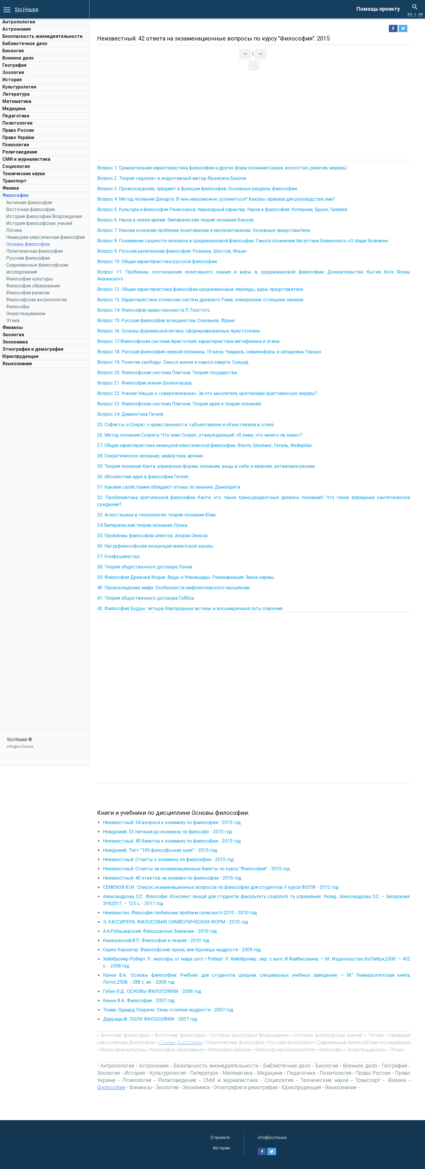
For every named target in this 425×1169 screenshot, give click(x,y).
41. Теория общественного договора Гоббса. (146, 598)
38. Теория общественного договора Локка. (145, 567)
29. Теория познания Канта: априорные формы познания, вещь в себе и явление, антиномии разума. (206, 466)
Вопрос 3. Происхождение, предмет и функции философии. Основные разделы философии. (197, 188)
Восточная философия (30, 209)
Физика (10, 188)
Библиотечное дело (24, 43)
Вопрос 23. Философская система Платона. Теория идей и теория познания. (179, 404)
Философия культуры (29, 279)
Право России (18, 130)
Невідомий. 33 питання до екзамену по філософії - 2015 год (167, 831)
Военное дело (18, 58)
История (12, 79)
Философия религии (27, 293)
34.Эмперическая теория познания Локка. (142, 525)
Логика (14, 230)
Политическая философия (34, 251)
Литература (15, 94)
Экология (13, 334)
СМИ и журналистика (26, 159)
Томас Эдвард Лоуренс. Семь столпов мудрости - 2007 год (168, 1010)
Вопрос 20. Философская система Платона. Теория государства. (167, 372)
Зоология (13, 72)
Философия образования (33, 286)
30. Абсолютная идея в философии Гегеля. (143, 476)
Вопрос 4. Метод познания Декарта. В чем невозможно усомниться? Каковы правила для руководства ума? (216, 199)
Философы (18, 306)
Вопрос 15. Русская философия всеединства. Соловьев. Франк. (166, 320)
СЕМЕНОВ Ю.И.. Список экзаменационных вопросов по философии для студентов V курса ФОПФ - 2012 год (221, 887)
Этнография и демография (32, 349)
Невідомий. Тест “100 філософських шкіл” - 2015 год (160, 850)
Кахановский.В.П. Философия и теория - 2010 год (156, 940)
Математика (16, 101)
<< (409, 14)
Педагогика (15, 116)
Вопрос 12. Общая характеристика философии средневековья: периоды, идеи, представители (200, 289)
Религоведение (19, 152)
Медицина (13, 108)
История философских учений (39, 223)
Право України (18, 137)
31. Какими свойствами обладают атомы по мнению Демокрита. (169, 487)
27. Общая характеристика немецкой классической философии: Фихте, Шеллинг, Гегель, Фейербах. (205, 445)
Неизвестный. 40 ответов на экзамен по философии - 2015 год (172, 878)
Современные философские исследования (363, 1042)
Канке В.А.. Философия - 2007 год (139, 1000)
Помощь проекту (378, 9)
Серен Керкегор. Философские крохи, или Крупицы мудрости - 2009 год (182, 949)
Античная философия (29, 202)
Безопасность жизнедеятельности (42, 36)
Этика (12, 320)
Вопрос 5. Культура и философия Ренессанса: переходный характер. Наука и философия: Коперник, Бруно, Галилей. (222, 209)
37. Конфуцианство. (119, 556)
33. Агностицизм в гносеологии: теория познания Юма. (156, 515)
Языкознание (17, 363)
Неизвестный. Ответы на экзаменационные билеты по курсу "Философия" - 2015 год (196, 868)
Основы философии (28, 244)
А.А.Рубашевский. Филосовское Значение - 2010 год (160, 931)
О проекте (220, 1137)
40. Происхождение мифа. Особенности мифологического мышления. (173, 587)
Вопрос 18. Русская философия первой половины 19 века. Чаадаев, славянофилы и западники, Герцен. (209, 351)
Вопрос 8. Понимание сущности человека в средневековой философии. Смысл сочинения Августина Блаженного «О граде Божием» (243, 240)
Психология (15, 144)
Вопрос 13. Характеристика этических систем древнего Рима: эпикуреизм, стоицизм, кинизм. (200, 299)
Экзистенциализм (25, 313)
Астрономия (16, 29)
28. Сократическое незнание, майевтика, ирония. (150, 456)
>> (420, 14)
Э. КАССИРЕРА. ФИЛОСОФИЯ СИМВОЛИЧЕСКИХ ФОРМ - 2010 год (175, 922)
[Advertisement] (44, 457)
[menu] (7, 9)
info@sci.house (20, 746)
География (14, 65)
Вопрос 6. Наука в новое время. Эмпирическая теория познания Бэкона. (175, 220)
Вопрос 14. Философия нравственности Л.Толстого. (154, 310)
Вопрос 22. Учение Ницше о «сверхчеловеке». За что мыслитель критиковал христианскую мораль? (207, 393)
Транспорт (14, 181)
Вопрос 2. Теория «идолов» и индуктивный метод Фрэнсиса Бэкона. (172, 178)
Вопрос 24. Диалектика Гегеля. (130, 414)
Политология (17, 123)
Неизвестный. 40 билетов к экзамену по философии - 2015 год (172, 841)
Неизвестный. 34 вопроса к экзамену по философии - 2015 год (172, 822)
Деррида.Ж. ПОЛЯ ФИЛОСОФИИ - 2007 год (150, 1019)
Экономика (15, 342)
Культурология (19, 87)
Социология (16, 166)
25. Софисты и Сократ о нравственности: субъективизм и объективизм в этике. (186, 424)
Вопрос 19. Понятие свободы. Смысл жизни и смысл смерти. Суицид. (173, 362)
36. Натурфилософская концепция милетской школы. (155, 546)
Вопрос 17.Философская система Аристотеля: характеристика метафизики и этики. (188, 341)
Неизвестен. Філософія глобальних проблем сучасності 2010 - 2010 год (180, 912)
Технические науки (23, 173)
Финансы (12, 327)
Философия (15, 195)
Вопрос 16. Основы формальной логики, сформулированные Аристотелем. (178, 331)
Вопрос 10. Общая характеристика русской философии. (157, 261)
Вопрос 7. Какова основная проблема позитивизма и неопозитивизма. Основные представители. (204, 230)
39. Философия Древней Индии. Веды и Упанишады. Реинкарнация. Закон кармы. (186, 577)
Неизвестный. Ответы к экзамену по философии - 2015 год (168, 859)
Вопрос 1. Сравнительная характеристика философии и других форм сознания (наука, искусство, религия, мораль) (222, 168)
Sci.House (26, 9)
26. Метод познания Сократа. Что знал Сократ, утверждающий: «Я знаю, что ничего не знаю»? (199, 435)
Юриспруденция (20, 356)
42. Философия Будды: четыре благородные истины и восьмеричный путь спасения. (190, 608)
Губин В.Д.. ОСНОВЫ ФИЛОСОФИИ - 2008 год (152, 991)
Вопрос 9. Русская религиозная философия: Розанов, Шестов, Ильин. (172, 251)
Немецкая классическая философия (45, 237)
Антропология (18, 22)
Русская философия (28, 258)
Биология (13, 50)
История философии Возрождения (44, 216)
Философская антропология (36, 299)
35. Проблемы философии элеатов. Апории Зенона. (152, 535)
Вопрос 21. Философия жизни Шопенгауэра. (144, 383)
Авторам (221, 1148)
